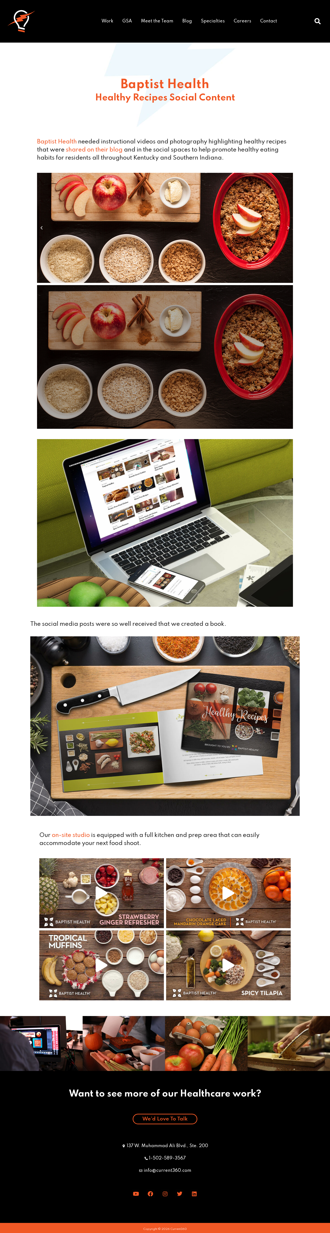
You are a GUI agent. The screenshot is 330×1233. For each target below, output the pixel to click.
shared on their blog (95, 150)
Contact (268, 21)
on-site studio (71, 835)
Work (107, 21)
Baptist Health (57, 142)
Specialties (213, 21)
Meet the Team (157, 21)
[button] (317, 21)
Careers (242, 21)
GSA (127, 21)
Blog (187, 21)
